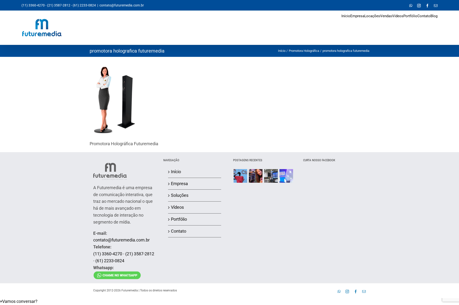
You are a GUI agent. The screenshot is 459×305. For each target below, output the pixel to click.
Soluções (179, 195)
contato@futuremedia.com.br (121, 5)
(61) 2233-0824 (84, 5)
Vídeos (177, 207)
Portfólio (179, 219)
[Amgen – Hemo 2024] (286, 175)
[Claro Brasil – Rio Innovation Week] (255, 175)
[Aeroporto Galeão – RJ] (271, 175)
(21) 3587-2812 (58, 5)
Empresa (179, 183)
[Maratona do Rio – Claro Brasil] (240, 175)
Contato (178, 231)
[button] (19, 301)
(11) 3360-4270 (33, 5)
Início (176, 171)
